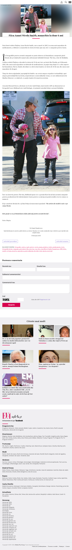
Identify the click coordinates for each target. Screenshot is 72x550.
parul (26, 251)
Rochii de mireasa (22, 454)
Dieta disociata (7, 472)
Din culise (5, 494)
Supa (33, 478)
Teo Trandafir (46, 436)
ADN (60, 249)
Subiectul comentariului (11, 274)
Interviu (11, 494)
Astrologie (5, 511)
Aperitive (64, 478)
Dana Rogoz (64, 436)
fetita (64, 249)
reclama (9, 251)
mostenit (49, 251)
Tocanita (44, 478)
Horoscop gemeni (7, 517)
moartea (14, 251)
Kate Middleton (17, 436)
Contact (68, 546)
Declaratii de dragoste (17, 430)
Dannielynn (55, 249)
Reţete (4, 476)
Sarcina (4, 462)
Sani (33, 446)
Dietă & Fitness (8, 468)
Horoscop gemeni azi (8, 521)
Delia (19, 438)
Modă (4, 452)
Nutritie (56, 470)
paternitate (22, 249)
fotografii (5, 249)
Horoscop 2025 (7, 504)
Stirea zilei (18, 494)
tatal (40, 251)
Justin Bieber (32, 438)
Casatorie (40, 428)
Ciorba (14, 478)
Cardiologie (5, 464)
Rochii (7, 446)
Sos (22, 478)
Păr (3, 446)
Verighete (5, 456)
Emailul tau (41, 266)
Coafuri (23, 446)
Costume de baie (34, 454)
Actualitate (6, 492)
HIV (31, 464)
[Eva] (6, 2)
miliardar (30, 251)
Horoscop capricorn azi (9, 526)
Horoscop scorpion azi (9, 527)
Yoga (26, 470)
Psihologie (20, 462)
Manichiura (38, 446)
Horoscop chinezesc (8, 509)
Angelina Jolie (55, 436)
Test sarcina (63, 462)
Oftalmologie (14, 464)
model (4, 251)
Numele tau (6, 266)
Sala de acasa (32, 472)
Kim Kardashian (28, 436)
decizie (10, 249)
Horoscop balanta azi (9, 536)
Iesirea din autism (34, 494)
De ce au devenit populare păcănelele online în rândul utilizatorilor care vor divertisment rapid (16, 341)
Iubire (34, 428)
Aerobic (38, 470)
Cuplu (30, 428)
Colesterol (43, 462)
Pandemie (5, 496)
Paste (10, 478)
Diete (4, 470)
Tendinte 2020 (25, 456)
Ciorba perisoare (22, 480)
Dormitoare (42, 486)
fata (39, 249)
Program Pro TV (60, 438)
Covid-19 (62, 494)
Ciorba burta (39, 480)
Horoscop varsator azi (9, 531)
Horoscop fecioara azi (9, 522)
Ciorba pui (31, 480)
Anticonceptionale (52, 462)
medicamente (57, 247)
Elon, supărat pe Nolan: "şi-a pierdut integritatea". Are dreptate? (52, 365)
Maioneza (10, 480)
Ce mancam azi (48, 480)
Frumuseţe (6, 444)
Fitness (8, 470)
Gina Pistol (24, 438)
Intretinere (32, 470)
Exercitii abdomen (47, 470)
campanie (16, 249)
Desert (4, 480)
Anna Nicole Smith (46, 249)
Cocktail (50, 478)
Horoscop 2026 (7, 502)
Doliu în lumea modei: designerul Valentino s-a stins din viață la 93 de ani (53, 340)
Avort (20, 464)
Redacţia (61, 546)
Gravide (14, 488)
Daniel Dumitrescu (37, 228)
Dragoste (5, 428)
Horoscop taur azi (7, 524)
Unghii (11, 446)
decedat (36, 251)
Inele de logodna (60, 454)
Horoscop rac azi (7, 519)
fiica (28, 249)
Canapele (35, 486)
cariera (23, 247)
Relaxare (22, 470)
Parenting (59, 486)
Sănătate (5, 460)
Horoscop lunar (7, 512)
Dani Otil (5, 438)
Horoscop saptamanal (9, 539)
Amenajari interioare (20, 486)
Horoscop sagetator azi (9, 529)
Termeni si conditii (53, 546)
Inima (14, 462)
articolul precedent (10, 241)
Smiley (10, 438)
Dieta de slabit (63, 470)
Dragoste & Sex (8, 426)
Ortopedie (35, 464)
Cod (3, 296)
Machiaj (28, 446)
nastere (32, 247)
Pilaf (15, 480)
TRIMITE (11, 305)
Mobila (29, 486)
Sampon (45, 446)
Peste (18, 478)
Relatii (26, 428)
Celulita (54, 446)
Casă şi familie (7, 484)
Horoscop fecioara (8, 516)
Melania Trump (42, 438)
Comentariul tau (8, 282)
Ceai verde (25, 464)
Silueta (14, 472)
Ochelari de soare (14, 456)
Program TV (51, 438)
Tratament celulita (8, 447)
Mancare (5, 478)
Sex (44, 428)
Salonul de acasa (19, 447)
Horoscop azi (6, 506)
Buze (50, 446)
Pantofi (42, 454)
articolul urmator (62, 241)
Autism (30, 488)
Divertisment (7, 434)
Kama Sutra (49, 428)
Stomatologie (36, 462)
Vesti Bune (55, 494)
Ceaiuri (10, 462)
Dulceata (39, 478)
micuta (45, 251)
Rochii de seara (11, 454)
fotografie (18, 247)
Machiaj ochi (61, 446)
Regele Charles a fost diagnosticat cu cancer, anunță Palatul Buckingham (15, 365)
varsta (36, 247)
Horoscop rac (6, 514)
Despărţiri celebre (46, 494)
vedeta (50, 247)
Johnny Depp (38, 436)
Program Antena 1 (8, 439)
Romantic (11, 428)
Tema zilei (25, 494)
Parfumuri (17, 446)
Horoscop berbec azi (8, 538)
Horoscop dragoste (8, 507)
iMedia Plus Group (20, 545)
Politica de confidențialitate (39, 546)
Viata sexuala (19, 428)
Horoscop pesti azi (8, 532)
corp (35, 249)
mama (40, 247)
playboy (45, 247)
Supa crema (57, 478)
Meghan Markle (7, 436)
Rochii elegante (49, 454)
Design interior (51, 486)
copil (27, 247)
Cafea (30, 478)
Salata (26, 478)
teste (62, 247)
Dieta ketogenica (22, 472)
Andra (15, 438)
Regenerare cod (45, 299)
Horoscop (5, 500)
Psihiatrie (42, 464)
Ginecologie (27, 462)
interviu (31, 249)
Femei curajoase (22, 488)
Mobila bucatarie (7, 486)
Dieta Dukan (15, 470)
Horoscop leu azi (7, 534)
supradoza (21, 251)
